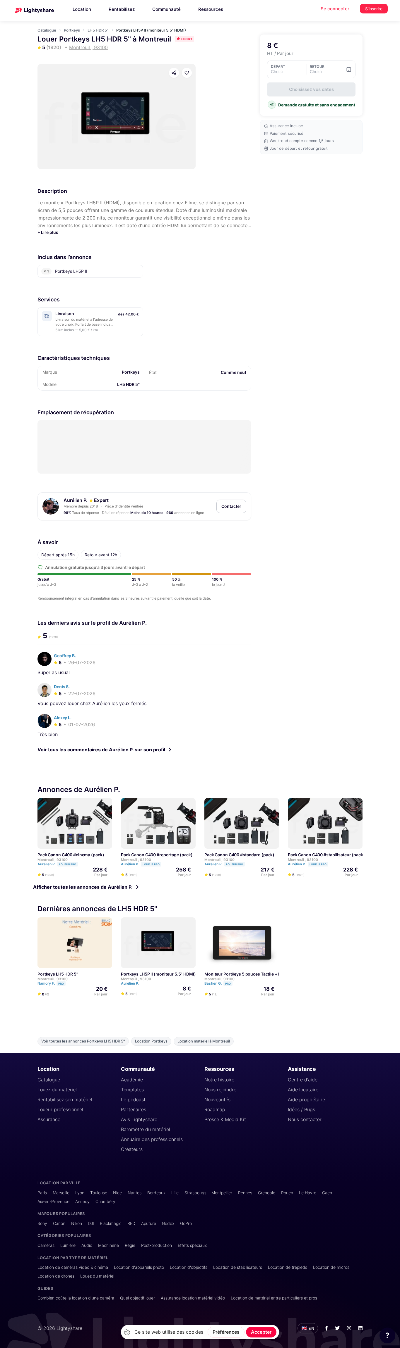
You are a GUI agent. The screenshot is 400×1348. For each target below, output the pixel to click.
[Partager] (174, 73)
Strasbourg (195, 1192)
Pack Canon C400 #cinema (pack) (70, 854)
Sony (42, 1223)
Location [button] (82, 9)
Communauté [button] (166, 9)
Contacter (231, 506)
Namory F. (50, 983)
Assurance (48, 1119)
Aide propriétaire (306, 1099)
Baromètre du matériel (145, 1129)
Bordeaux (156, 1192)
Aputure (148, 1223)
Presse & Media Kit (225, 1119)
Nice (117, 1192)
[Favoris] (187, 73)
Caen (327, 1192)
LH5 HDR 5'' (98, 30)
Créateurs (132, 1149)
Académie (132, 1080)
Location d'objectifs (188, 1267)
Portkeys (72, 30)
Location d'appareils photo (139, 1267)
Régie (130, 1245)
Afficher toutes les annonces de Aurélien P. (83, 887)
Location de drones (55, 1275)
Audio (86, 1245)
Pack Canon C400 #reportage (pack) (157, 854)
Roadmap (214, 1109)
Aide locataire (303, 1089)
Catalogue (46, 30)
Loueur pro (67, 864)
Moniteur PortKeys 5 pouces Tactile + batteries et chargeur (261, 974)
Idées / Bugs (301, 1109)
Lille (175, 1192)
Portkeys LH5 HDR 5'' (57, 974)
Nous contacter (305, 1119)
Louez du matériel (57, 1089)
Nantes (134, 1192)
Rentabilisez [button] (122, 9)
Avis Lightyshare (139, 1119)
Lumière (68, 1245)
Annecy (82, 1201)
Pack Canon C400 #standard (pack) (239, 854)
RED (131, 1223)
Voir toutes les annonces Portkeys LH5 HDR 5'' (83, 1041)
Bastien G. (217, 983)
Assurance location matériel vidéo (193, 1297)
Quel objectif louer (137, 1297)
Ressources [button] (210, 9)
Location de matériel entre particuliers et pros (274, 1297)
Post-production (156, 1245)
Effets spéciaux (192, 1245)
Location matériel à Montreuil (203, 1041)
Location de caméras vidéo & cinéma (72, 1267)
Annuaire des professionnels (152, 1139)
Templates (132, 1089)
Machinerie (108, 1245)
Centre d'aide (302, 1080)
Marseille (61, 1192)
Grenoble (266, 1192)
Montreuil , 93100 (52, 859)
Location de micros (331, 1267)
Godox (168, 1223)
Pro (61, 983)
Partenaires (133, 1109)
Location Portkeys (151, 1041)
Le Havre (307, 1192)
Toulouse (98, 1192)
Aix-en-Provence (53, 1201)
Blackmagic (111, 1223)
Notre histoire (219, 1080)
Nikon (76, 1223)
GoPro (186, 1223)
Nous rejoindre (220, 1089)
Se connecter (335, 8)
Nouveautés (217, 1099)
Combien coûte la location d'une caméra (75, 1297)
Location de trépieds (287, 1267)
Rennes (245, 1192)
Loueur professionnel (60, 1109)
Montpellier (221, 1192)
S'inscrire (373, 8)
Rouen (287, 1192)
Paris (42, 1192)
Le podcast (133, 1099)
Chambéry (105, 1201)
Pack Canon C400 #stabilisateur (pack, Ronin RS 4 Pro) (342, 854)
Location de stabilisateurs (237, 1267)
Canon (59, 1223)
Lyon (79, 1192)
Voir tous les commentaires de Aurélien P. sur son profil (101, 749)
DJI (91, 1223)
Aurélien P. (76, 500)
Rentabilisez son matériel (64, 1099)
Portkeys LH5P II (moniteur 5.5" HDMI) (158, 974)
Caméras (45, 1245)
